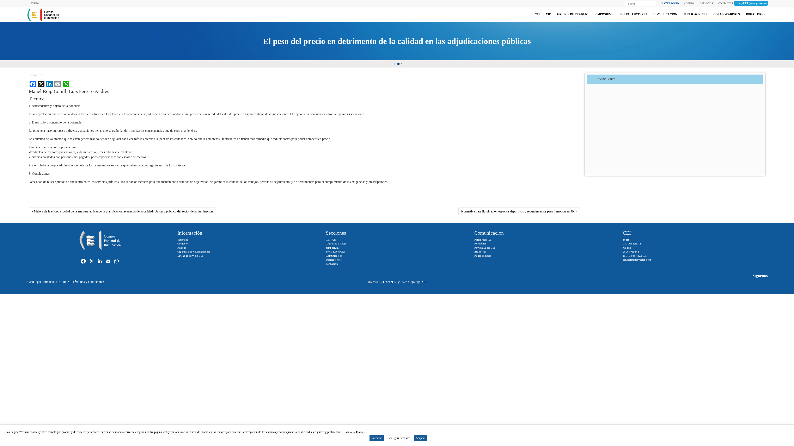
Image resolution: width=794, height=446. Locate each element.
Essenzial (389, 281)
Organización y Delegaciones (193, 251)
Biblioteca (480, 251)
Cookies (64, 281)
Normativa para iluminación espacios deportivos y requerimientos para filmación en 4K (518, 211)
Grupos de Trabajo (336, 243)
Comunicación (334, 255)
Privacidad (50, 281)
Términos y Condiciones (88, 281)
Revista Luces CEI (484, 247)
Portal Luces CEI (335, 251)
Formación (332, 263)
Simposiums (333, 247)
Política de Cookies (355, 432)
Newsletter (480, 243)
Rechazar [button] (376, 438)
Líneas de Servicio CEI (190, 255)
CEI (328, 239)
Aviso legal (33, 281)
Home (398, 63)
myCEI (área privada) (753, 3)
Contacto (182, 243)
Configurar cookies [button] (399, 438)
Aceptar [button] (420, 438)
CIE (334, 239)
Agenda (181, 247)
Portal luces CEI (483, 239)
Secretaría (182, 239)
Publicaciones (334, 259)
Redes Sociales (482, 255)
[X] (91, 262)
